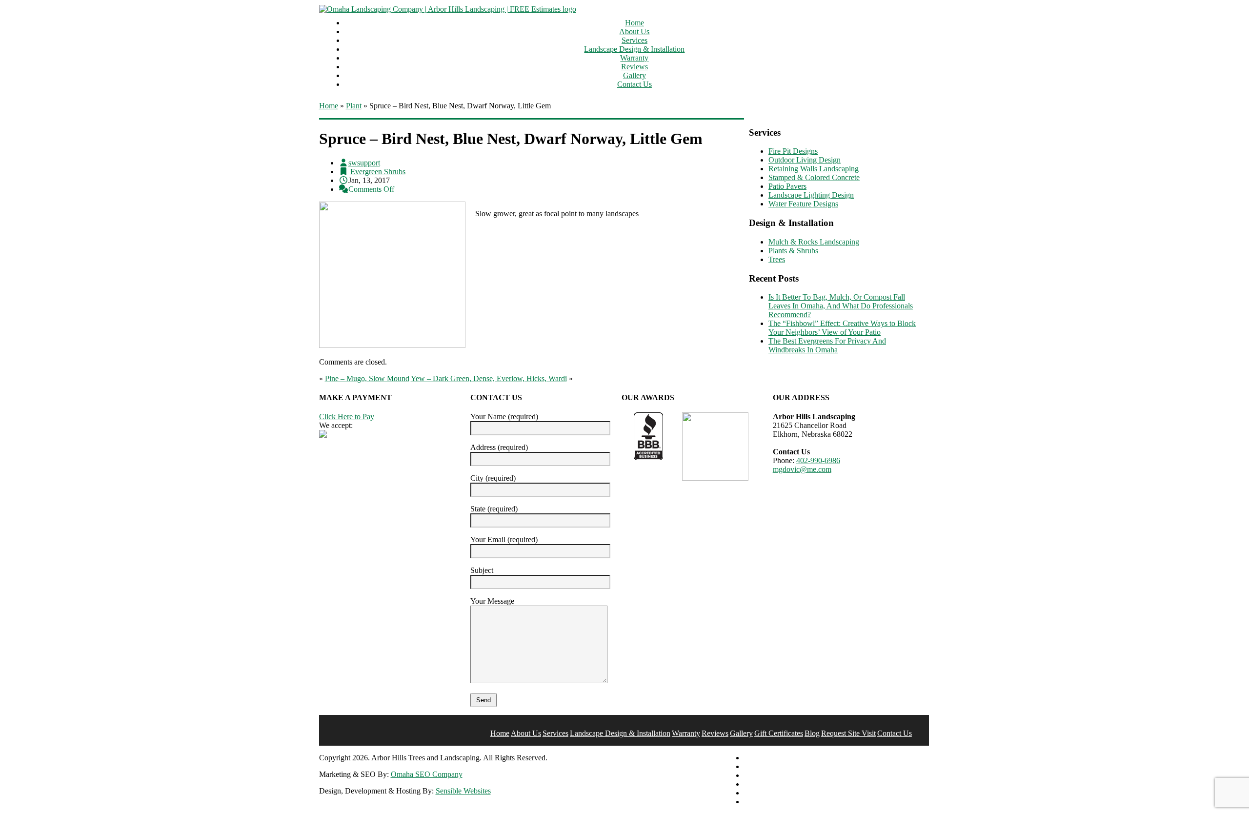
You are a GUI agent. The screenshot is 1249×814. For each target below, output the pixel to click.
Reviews (634, 66)
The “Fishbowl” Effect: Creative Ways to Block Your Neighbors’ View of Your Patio (842, 327)
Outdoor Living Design (804, 160)
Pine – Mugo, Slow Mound (367, 378)
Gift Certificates (778, 733)
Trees (776, 259)
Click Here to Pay (346, 416)
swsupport (364, 163)
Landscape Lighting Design (811, 195)
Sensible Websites (463, 791)
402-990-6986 (818, 460)
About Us (634, 31)
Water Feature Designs (803, 204)
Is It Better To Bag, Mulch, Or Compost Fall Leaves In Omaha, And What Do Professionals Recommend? (840, 306)
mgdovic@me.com (802, 469)
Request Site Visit (848, 733)
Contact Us (634, 84)
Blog (812, 733)
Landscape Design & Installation (634, 49)
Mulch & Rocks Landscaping (813, 242)
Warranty (634, 58)
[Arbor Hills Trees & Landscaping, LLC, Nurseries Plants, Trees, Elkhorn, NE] (648, 436)
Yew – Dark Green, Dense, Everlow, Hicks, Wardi (489, 378)
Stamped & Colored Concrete (814, 177)
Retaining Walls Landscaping (813, 168)
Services (634, 40)
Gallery (634, 75)
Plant (354, 106)
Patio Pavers (787, 186)
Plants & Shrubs (793, 250)
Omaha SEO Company (427, 774)
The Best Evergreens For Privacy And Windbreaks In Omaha (827, 345)
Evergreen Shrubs (377, 171)
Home (634, 23)
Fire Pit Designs (793, 151)
